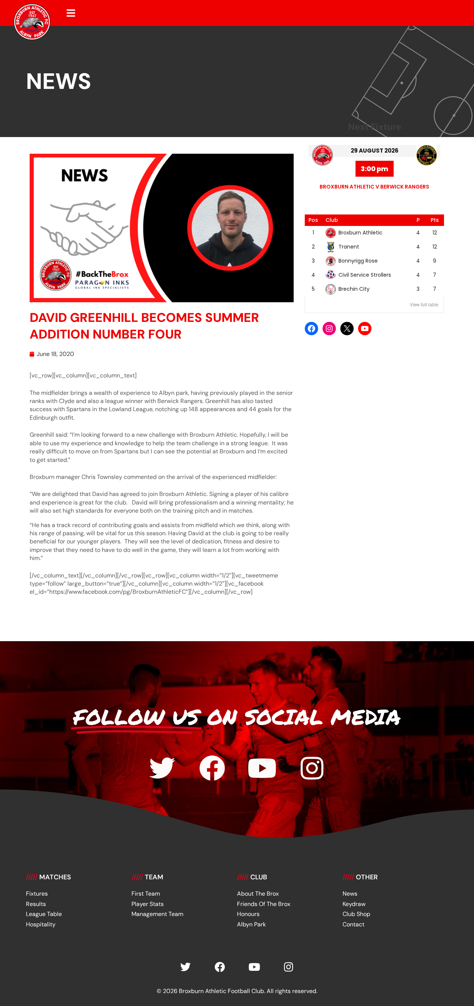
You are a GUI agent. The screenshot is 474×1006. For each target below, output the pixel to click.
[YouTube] (364, 328)
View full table (424, 304)
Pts (435, 220)
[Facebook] (311, 328)
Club (332, 220)
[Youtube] (262, 768)
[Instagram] (329, 328)
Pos (313, 220)
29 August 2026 (374, 150)
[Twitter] (162, 768)
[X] (347, 328)
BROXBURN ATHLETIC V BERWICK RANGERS (374, 186)
